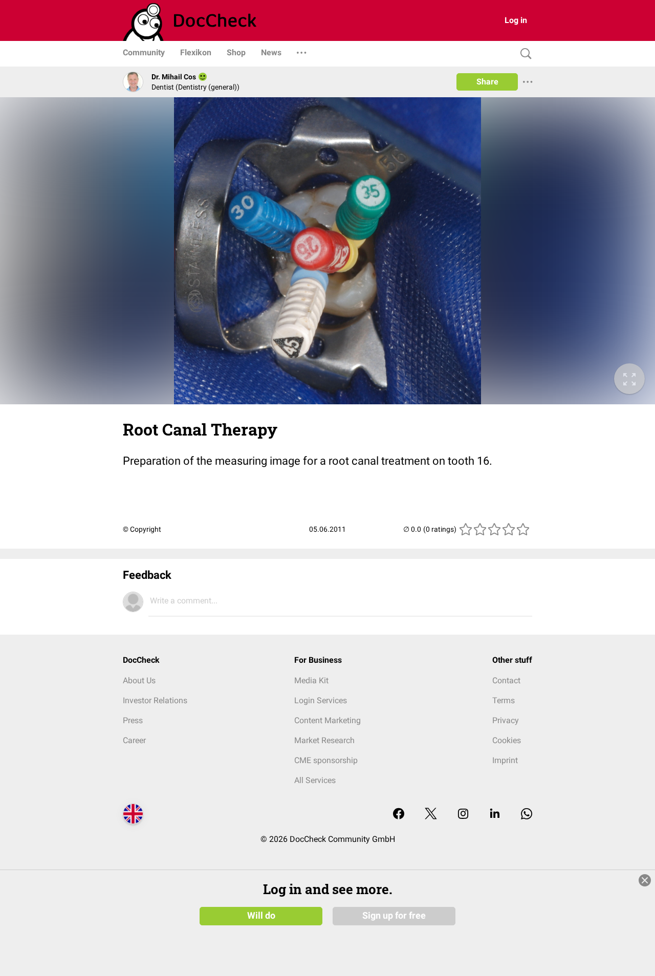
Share (487, 81)
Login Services (320, 700)
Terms (503, 700)
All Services (315, 780)
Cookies (506, 740)
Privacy (505, 720)
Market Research (324, 740)
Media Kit (311, 680)
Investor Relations (155, 700)
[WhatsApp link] (526, 814)
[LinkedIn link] (494, 814)
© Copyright (142, 529)
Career (134, 740)
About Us (139, 680)
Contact (506, 680)
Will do (261, 915)
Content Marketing (327, 720)
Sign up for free (394, 915)
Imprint (505, 760)
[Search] (523, 54)
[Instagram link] (463, 814)
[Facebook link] (398, 814)
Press (133, 720)
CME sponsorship (326, 760)
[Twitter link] (431, 814)
